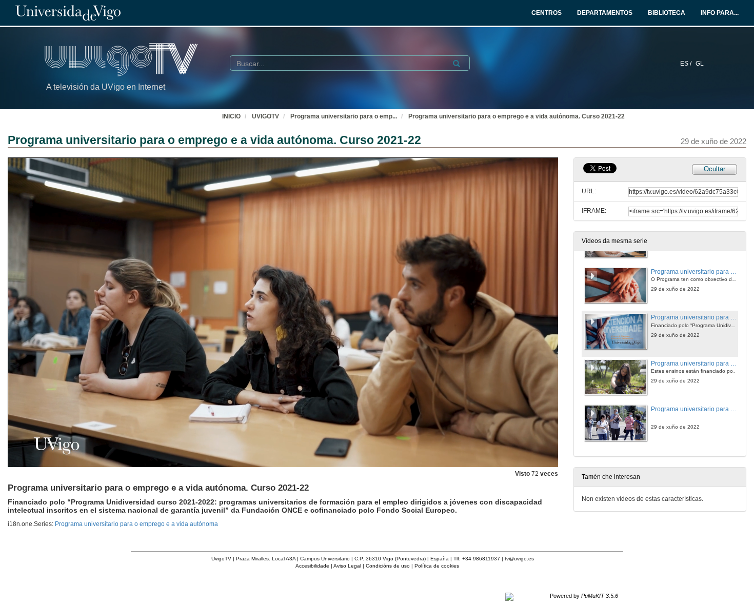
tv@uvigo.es (519, 558)
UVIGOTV (265, 116)
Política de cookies (436, 566)
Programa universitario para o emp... (343, 116)
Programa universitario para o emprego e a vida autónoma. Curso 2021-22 (516, 116)
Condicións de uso (388, 566)
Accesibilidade (312, 566)
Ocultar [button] (714, 169)
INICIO (231, 116)
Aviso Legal (347, 566)
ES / (686, 63)
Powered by (584, 596)
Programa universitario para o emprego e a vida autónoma (136, 524)
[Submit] (456, 63)
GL (700, 63)
